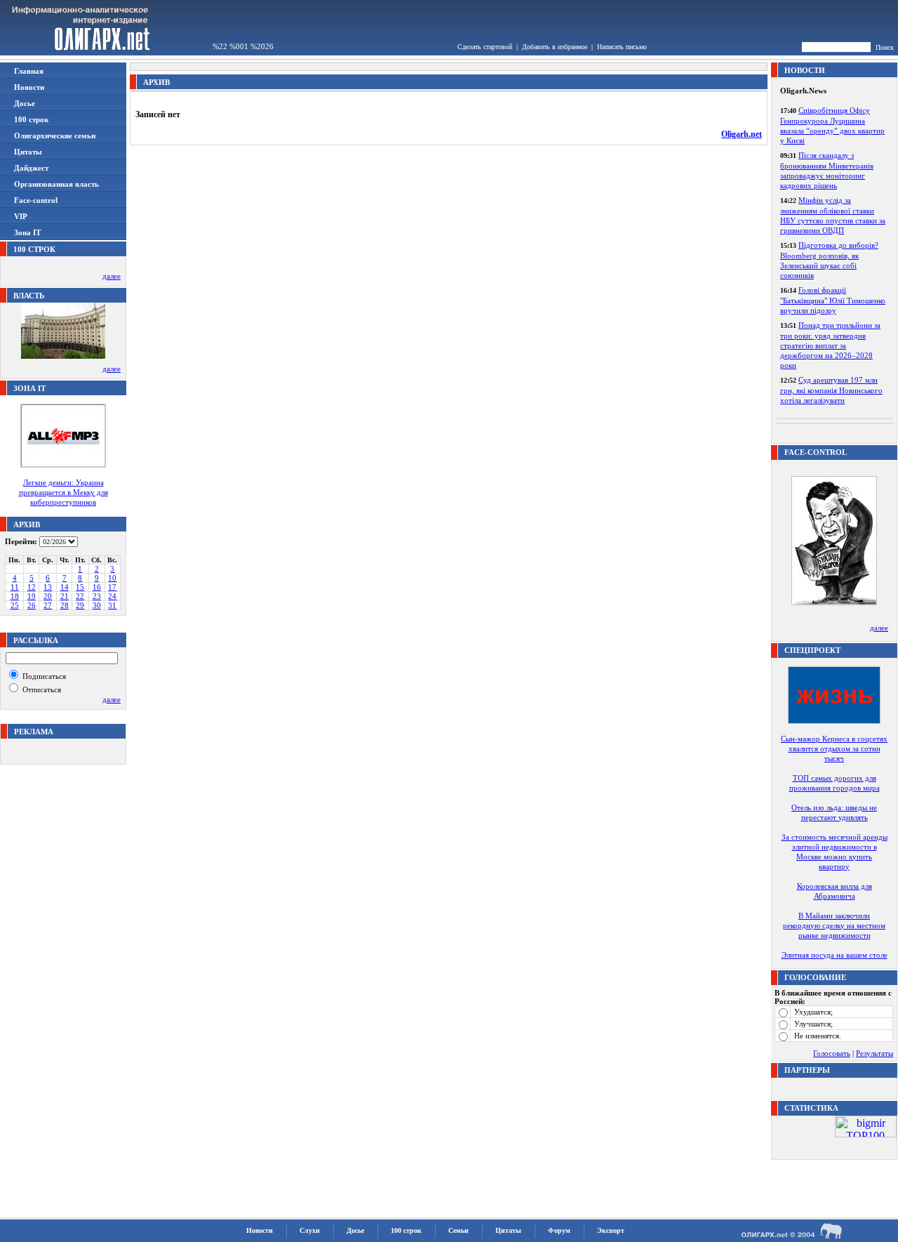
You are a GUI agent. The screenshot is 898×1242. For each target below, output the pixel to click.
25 (15, 605)
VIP (20, 216)
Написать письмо (622, 47)
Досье (24, 103)
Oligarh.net (741, 134)
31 (112, 605)
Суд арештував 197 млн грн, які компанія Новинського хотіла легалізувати (831, 390)
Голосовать (831, 1053)
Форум (559, 1230)
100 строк (31, 119)
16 (97, 587)
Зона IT (27, 232)
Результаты (874, 1053)
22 (80, 596)
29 (80, 605)
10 (112, 578)
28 (64, 605)
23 (97, 596)
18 (15, 596)
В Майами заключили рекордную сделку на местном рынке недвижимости (834, 925)
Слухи (310, 1230)
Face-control (36, 200)
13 (47, 587)
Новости (29, 87)
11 (15, 587)
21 (64, 596)
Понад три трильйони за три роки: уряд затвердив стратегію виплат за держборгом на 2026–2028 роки (830, 345)
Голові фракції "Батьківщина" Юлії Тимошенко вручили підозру (832, 300)
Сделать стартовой (484, 47)
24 (112, 596)
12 (31, 587)
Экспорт (610, 1230)
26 (31, 605)
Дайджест (31, 168)
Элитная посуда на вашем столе (834, 955)
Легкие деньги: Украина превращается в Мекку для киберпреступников (63, 492)
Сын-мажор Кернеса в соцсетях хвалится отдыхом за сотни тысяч (834, 748)
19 (31, 596)
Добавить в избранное (554, 47)
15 (80, 587)
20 (47, 596)
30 (97, 605)
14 (64, 587)
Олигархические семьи (54, 135)
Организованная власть (56, 184)
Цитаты (28, 151)
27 (47, 605)
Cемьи (458, 1230)
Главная (28, 71)
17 (112, 587)
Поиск (885, 47)
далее (111, 276)
